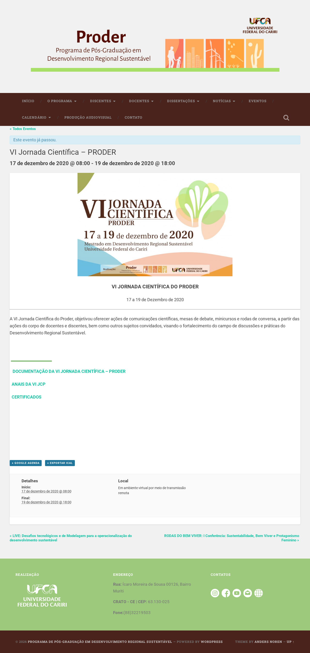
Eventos (257, 101)
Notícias (222, 101)
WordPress (212, 642)
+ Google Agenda (25, 463)
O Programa (59, 101)
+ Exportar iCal (60, 463)
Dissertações (181, 101)
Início (28, 101)
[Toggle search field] (286, 117)
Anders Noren (268, 642)
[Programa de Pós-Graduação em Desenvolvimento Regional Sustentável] (155, 46)
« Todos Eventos (23, 129)
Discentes (100, 101)
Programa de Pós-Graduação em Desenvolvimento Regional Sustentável (100, 642)
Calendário (34, 117)
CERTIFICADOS (26, 396)
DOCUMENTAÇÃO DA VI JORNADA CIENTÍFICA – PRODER (68, 371)
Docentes (139, 101)
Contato (133, 117)
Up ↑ (290, 642)
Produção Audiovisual (88, 117)
